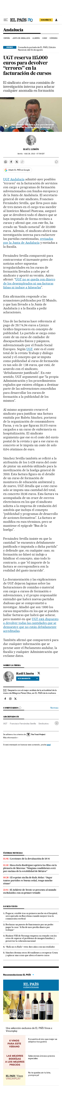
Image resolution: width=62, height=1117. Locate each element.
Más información (10, 737)
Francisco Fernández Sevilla (23, 723)
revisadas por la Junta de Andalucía (28, 241)
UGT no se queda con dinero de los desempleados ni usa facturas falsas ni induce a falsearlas (29, 283)
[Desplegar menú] (5, 19)
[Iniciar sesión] (56, 19)
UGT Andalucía (13, 179)
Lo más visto (10, 906)
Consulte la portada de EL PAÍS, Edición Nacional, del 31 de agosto (37, 48)
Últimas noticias (13, 853)
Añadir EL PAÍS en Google (19, 170)
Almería (36, 38)
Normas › (54, 708)
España (7, 38)
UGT (29, 349)
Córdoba (54, 38)
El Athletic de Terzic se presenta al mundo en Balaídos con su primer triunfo (29, 891)
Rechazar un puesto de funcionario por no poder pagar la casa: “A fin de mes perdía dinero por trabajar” (29, 927)
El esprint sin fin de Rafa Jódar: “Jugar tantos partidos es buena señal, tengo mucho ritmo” (27, 880)
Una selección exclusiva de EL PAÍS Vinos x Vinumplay (29, 1029)
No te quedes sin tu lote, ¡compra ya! (39, 1073)
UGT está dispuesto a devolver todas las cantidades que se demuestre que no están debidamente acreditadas (31, 625)
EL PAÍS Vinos (31, 985)
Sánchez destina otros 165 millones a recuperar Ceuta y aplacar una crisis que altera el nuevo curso (32, 954)
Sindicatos (43, 723)
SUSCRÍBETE (46, 20)
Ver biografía (24, 678)
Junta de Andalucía (21, 38)
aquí (49, 744)
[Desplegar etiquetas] (57, 723)
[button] (31, 114)
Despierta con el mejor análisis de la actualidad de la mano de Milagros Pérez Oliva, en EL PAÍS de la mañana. (30, 691)
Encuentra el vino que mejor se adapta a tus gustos (42, 1040)
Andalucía (13, 30)
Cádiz (44, 38)
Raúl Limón (31, 149)
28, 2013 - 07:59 (34, 154)
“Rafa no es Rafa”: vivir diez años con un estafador (30, 946)
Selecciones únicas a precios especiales (41, 1057)
